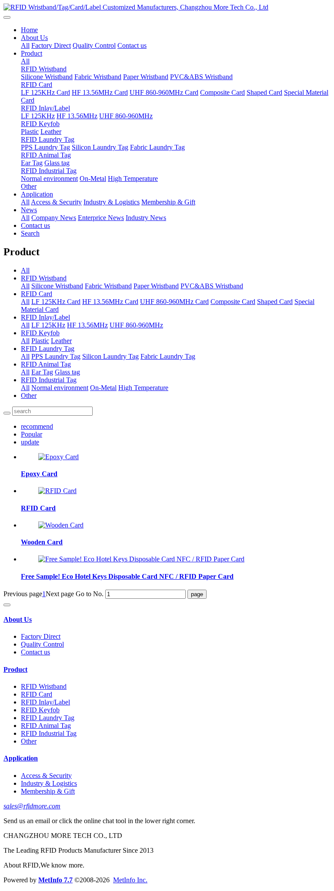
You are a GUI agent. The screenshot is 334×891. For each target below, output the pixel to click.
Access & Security (56, 202)
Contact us (132, 45)
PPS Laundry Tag (45, 147)
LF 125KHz (38, 116)
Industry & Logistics (112, 202)
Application (37, 194)
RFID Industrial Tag (49, 170)
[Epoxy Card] (58, 457)
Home (29, 29)
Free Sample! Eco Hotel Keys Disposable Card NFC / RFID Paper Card (127, 576)
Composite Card (222, 92)
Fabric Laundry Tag (157, 147)
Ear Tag (32, 163)
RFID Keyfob (40, 123)
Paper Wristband (145, 76)
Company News (53, 217)
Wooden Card (42, 542)
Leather (50, 131)
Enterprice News (101, 217)
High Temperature (133, 178)
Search (30, 233)
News (29, 210)
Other (29, 186)
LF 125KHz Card (45, 92)
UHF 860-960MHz (126, 116)
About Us (34, 37)
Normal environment (49, 178)
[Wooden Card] (61, 525)
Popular (31, 434)
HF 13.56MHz (77, 116)
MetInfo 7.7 (55, 880)
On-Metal (93, 178)
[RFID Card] (57, 490)
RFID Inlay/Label (45, 108)
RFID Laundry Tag (47, 139)
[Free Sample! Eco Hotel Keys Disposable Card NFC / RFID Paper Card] (141, 559)
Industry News (146, 217)
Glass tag (57, 163)
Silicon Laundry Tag (100, 147)
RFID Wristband (44, 69)
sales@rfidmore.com (31, 806)
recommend (37, 426)
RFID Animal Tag (46, 155)
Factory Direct (51, 45)
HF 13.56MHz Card (100, 92)
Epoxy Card (39, 473)
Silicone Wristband (47, 76)
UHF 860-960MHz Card (164, 92)
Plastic (30, 131)
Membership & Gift (168, 202)
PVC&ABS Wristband (201, 76)
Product (31, 53)
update (30, 442)
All (25, 45)
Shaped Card (264, 92)
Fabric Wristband (97, 76)
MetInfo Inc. (130, 880)
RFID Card (36, 84)
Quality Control (94, 45)
